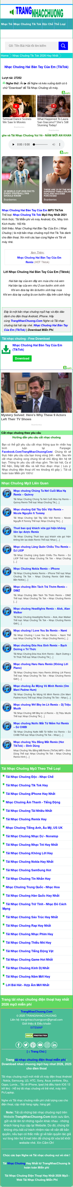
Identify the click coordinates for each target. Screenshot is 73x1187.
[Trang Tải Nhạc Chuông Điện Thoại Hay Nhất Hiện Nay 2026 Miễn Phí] (36, 16)
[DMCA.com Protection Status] (36, 1037)
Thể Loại (60, 24)
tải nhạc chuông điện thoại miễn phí (40, 1059)
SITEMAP (36, 1027)
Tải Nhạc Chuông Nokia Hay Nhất (29, 861)
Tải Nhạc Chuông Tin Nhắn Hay (28, 878)
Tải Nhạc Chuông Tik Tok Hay (27, 785)
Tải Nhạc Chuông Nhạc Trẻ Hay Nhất (32, 844)
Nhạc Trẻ (6, 24)
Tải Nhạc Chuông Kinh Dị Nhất (27, 968)
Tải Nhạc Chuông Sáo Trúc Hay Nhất (32, 917)
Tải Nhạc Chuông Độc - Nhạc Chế (30, 776)
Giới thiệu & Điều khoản (36, 1023)
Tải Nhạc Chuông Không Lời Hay (29, 853)
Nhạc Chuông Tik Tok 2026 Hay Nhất (35, 55)
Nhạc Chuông (16, 1163)
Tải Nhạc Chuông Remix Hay (26, 819)
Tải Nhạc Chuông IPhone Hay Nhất (30, 793)
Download (22, 358)
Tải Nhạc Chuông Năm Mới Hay (28, 976)
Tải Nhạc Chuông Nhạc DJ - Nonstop (32, 836)
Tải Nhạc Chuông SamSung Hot (28, 870)
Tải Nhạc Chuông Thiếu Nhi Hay (28, 942)
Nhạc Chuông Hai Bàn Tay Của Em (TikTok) (36, 67)
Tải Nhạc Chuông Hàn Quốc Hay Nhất (32, 895)
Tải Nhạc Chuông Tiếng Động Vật (29, 951)
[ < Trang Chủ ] (36, 1051)
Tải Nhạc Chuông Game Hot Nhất (29, 959)
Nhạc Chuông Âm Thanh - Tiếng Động (33, 802)
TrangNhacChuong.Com (26, 321)
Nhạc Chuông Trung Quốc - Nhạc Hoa (33, 887)
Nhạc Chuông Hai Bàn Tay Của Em (24, 210)
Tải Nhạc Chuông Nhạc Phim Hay (29, 934)
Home (4, 55)
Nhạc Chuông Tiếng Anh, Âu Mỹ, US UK (34, 827)
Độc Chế (47, 24)
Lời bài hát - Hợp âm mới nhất (27, 985)
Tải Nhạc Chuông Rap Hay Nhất (28, 925)
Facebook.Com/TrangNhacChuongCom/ (27, 451)
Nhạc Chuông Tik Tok (27, 24)
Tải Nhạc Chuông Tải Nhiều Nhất (29, 810)
